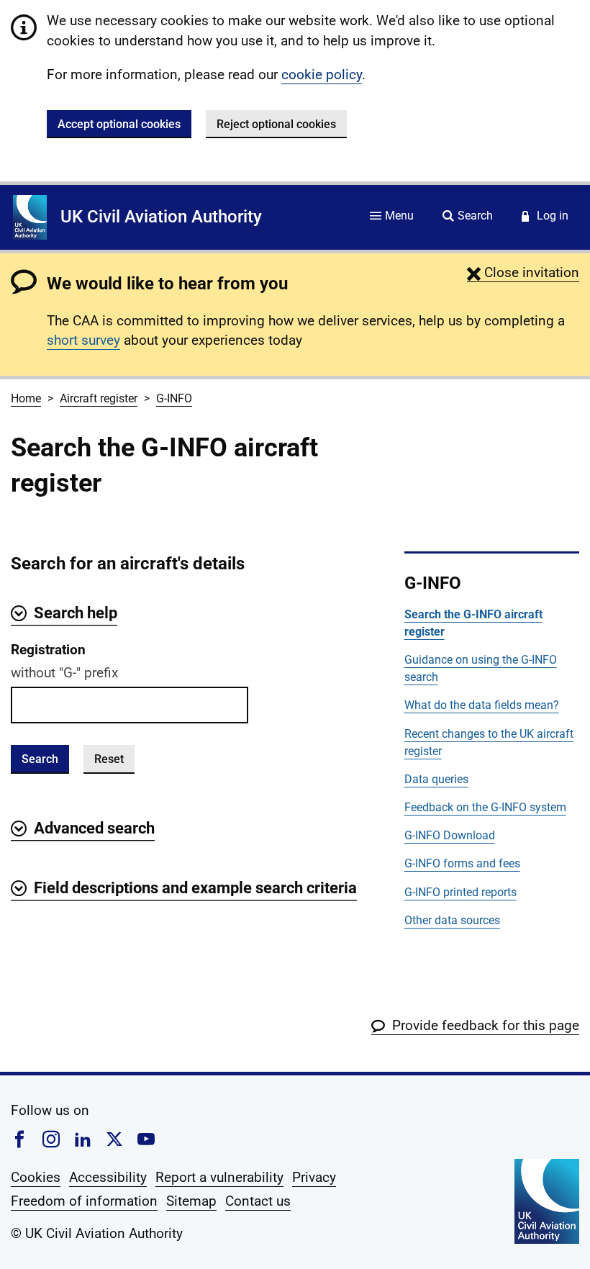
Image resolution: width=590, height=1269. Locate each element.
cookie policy (321, 74)
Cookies (35, 1177)
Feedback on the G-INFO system (485, 807)
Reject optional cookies (276, 124)
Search (40, 759)
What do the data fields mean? (481, 705)
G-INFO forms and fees (462, 863)
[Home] (30, 217)
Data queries (436, 779)
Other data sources (452, 920)
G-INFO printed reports (460, 892)
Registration (48, 649)
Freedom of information (84, 1201)
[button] (523, 272)
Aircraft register (98, 398)
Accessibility (108, 1177)
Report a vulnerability (219, 1177)
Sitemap (191, 1201)
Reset (109, 759)
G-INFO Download (449, 835)
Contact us (258, 1201)
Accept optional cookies (119, 124)
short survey (83, 340)
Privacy (314, 1177)
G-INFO (174, 398)
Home (26, 398)
